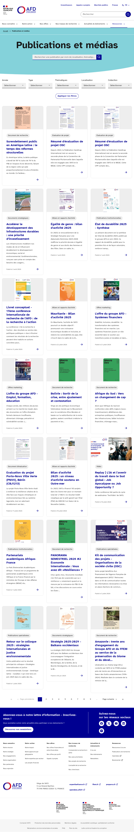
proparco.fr (110, 785)
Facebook (101, 723)
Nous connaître (8, 24)
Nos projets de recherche (77, 761)
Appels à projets (83, 5)
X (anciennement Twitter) (108, 723)
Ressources (117, 24)
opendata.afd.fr (76, 790)
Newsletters (94, 758)
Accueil (5, 31)
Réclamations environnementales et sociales (42, 828)
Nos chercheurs (74, 769)
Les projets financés (32, 763)
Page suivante (108, 699)
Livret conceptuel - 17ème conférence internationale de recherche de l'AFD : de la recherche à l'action (21, 315)
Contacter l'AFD (25, 823)
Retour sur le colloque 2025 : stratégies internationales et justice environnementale (21, 649)
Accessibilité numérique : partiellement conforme (97, 823)
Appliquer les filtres (67, 96)
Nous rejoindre (8, 768)
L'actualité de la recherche (77, 765)
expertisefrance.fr (77, 785)
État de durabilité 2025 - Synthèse (111, 226)
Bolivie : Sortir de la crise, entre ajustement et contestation (66, 397)
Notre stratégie (8, 752)
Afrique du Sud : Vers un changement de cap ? (110, 397)
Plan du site (73, 828)
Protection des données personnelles (47, 823)
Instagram (101, 730)
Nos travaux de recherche (66, 24)
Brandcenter (116, 760)
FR (126, 5)
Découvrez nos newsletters (18, 729)
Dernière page (123, 699)
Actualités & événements (94, 24)
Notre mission (8, 747)
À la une (93, 750)
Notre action (27, 24)
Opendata (115, 756)
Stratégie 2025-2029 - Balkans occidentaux (66, 643)
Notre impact (29, 747)
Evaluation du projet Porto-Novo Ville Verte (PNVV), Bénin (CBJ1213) (21, 478)
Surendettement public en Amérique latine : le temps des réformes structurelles (21, 147)
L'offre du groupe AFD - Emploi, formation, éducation (22, 397)
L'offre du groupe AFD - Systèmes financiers (110, 315)
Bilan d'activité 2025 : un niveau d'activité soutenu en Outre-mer (65, 478)
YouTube (116, 723)
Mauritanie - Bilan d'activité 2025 (63, 315)
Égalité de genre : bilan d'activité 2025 (66, 226)
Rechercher (128, 14)
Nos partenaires (8, 764)
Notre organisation (9, 760)
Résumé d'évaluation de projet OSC (67, 143)
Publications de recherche (121, 752)
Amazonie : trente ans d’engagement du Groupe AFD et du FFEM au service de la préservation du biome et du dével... (111, 651)
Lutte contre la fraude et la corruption (94, 828)
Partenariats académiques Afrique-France (21, 559)
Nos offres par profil (54, 754)
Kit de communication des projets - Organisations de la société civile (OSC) (110, 561)
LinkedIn (123, 723)
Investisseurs (66, 5)
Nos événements (96, 754)
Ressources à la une (119, 747)
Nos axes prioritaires (76, 757)
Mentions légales (70, 823)
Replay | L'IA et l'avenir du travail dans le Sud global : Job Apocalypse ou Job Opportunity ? (110, 480)
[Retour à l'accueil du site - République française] (32, 10)
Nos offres (44, 24)
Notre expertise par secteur (34, 758)
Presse (115, 5)
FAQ (63, 828)
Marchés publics (101, 5)
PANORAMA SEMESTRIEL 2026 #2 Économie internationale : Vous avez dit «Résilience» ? (66, 563)
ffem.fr (95, 785)
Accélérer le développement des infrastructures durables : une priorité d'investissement (22, 232)
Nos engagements (9, 756)
